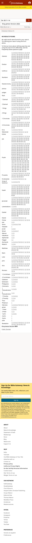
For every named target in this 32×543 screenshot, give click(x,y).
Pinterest (6, 517)
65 (12, 154)
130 (28, 166)
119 (17, 164)
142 (23, 169)
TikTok (6, 520)
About (5, 428)
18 (17, 54)
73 (26, 154)
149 (23, 171)
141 (20, 169)
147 (17, 171)
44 (28, 58)
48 (17, 59)
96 (14, 159)
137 (28, 168)
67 (15, 154)
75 (12, 156)
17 (15, 54)
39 (19, 58)
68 (17, 154)
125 (15, 166)
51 (23, 150)
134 (20, 168)
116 (28, 162)
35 (12, 58)
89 (19, 157)
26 (14, 56)
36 (14, 58)
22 (25, 54)
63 (26, 152)
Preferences (7, 535)
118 (15, 164)
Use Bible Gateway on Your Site (13, 457)
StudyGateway (8, 486)
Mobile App (7, 435)
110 (12, 162)
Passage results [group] (8, 31)
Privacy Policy (5, 415)
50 (21, 59)
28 (17, 56)
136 (25, 168)
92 (25, 157)
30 (21, 56)
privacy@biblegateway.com (8, 417)
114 (23, 162)
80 (21, 156)
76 (14, 156)
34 (28, 56)
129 (25, 166)
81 (23, 156)
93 (26, 157)
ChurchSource (8, 488)
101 (24, 159)
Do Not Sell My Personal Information (16, 468)
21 (23, 54)
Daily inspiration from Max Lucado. (16, 7)
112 (17, 162)
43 (26, 58)
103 (12, 161)
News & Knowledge (10, 430)
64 (28, 152)
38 (17, 58)
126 (17, 166)
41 (23, 58)
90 (21, 157)
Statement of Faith (9, 432)
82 (25, 156)
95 (12, 159)
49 (19, 59)
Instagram (7, 515)
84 (28, 156)
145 (12, 171)
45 (12, 59)
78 (17, 156)
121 (23, 164)
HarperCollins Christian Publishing (14, 490)
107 (23, 161)
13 (27, 53)
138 (12, 169)
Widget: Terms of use (10, 475)
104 (15, 161)
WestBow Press (8, 500)
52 (25, 150)
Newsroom (7, 441)
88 (17, 157)
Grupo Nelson (8, 493)
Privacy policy (8, 464)
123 (28, 164)
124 (12, 166)
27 (15, 56)
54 (28, 150)
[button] (29, 3)
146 (15, 171)
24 (28, 54)
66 (14, 154)
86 (14, 157)
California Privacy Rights (12, 466)
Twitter (6, 522)
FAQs (5, 452)
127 (20, 166)
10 (21, 53)
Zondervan (7, 502)
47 (15, 59)
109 (28, 161)
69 (19, 154)
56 (14, 152)
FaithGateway (8, 484)
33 (26, 56)
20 (21, 54)
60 (21, 152)
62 (25, 152)
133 (17, 168)
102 (27, 159)
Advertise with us (9, 459)
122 (25, 164)
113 (20, 162)
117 (12, 164)
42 (25, 58)
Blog (5, 439)
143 (25, 169)
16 (14, 54)
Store (5, 437)
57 (15, 152)
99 (19, 159)
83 (26, 156)
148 (20, 171)
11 (23, 53)
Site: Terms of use (9, 473)
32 (25, 56)
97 (15, 159)
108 (25, 161)
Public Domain (6, 329)
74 (28, 154)
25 (12, 56)
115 (25, 162)
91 (23, 157)
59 (19, 152)
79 (19, 156)
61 (23, 152)
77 (15, 156)
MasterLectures (8, 504)
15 (12, 54)
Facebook (7, 513)
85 (12, 157)
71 (23, 154)
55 (12, 152)
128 (23, 166)
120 (20, 164)
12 (25, 53)
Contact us (7, 461)
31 (23, 56)
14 (29, 53)
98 (17, 159)
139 (15, 169)
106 (20, 161)
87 (15, 157)
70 (21, 154)
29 (19, 56)
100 (21, 159)
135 (23, 168)
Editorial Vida (8, 495)
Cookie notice (8, 471)
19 (19, 54)
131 (12, 168)
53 (26, 150)
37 (15, 58)
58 (17, 152)
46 (14, 59)
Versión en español (10, 533)
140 (17, 169)
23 (26, 54)
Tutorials (6, 455)
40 (21, 58)
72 (25, 154)
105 (17, 161)
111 (15, 162)
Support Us (7, 444)
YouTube (6, 524)
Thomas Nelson (8, 497)
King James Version (8, 326)
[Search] (29, 20)
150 (25, 171)
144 (28, 169)
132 (15, 168)
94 (28, 157)
